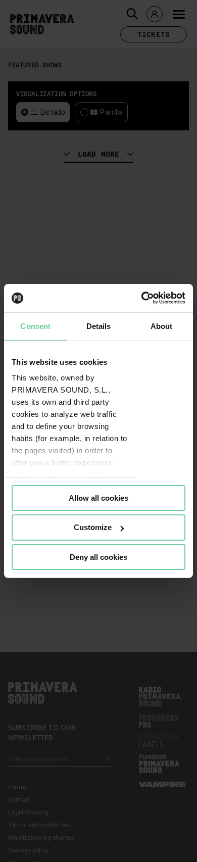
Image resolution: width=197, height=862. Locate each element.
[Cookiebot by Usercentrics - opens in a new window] (141, 298)
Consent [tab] (35, 325)
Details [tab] (98, 325)
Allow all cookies (98, 497)
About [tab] (162, 325)
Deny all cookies (98, 557)
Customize (93, 527)
